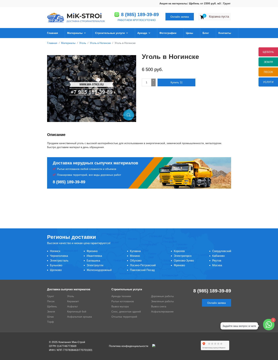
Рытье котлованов (122, 301)
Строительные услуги (110, 32)
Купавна (135, 251)
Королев (179, 251)
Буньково (56, 265)
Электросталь (59, 260)
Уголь (70, 296)
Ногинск (55, 251)
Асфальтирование (162, 311)
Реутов (216, 260)
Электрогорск (183, 255)
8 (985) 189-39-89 (140, 14)
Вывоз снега (158, 306)
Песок (268, 71)
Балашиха (93, 260)
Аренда (142, 32)
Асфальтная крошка (79, 316)
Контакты (224, 32)
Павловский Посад (142, 270)
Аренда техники (121, 296)
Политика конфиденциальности (128, 346)
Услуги (268, 82)
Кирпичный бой (76, 311)
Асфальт (72, 306)
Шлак (50, 316)
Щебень (52, 306)
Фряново (179, 265)
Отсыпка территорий (124, 316)
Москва (217, 265)
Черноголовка (59, 255)
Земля (268, 61)
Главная (52, 32)
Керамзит (73, 301)
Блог (206, 32)
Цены (189, 32)
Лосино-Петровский (143, 265)
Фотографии (167, 32)
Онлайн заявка (179, 16)
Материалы (75, 32)
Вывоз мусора (120, 306)
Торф (50, 321)
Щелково (56, 270)
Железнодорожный (99, 270)
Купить (175, 82)
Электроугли (95, 265)
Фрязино (92, 251)
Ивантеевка (94, 255)
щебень (268, 51)
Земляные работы (162, 301)
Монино (135, 255)
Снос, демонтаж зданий (126, 311)
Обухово (135, 260)
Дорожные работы (162, 296)
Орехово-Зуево (184, 260)
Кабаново (218, 255)
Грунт (50, 296)
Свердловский (221, 251)
